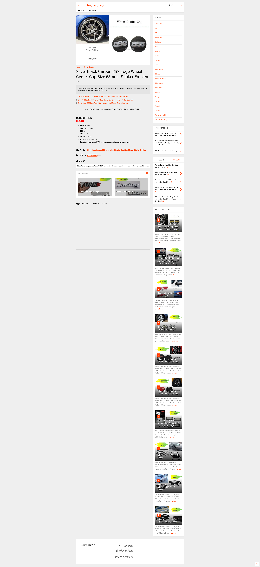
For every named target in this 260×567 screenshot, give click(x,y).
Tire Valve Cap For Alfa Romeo (128, 546)
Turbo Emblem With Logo (89, 192)
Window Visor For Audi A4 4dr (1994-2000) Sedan (167, 487)
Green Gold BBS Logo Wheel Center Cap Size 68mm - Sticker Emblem (103, 97)
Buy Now (93, 10)
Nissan (157, 92)
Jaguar (157, 60)
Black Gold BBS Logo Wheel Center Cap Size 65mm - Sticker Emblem (168, 227)
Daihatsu (158, 42)
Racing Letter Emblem (124, 192)
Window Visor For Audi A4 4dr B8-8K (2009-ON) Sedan (168, 455)
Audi (156, 28)
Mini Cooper (159, 83)
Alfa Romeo (159, 24)
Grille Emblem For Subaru (119, 550)
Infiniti (157, 56)
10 (159, 515)
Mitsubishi (158, 88)
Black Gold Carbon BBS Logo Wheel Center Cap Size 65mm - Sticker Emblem (105, 100)
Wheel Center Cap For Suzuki (128, 557)
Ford (156, 47)
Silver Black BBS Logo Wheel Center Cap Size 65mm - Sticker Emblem (103, 103)
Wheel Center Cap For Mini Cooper (129, 551)
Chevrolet (158, 37)
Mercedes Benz (160, 78)
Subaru (157, 101)
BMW (157, 33)
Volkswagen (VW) (161, 120)
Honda (157, 51)
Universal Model (89, 67)
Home (82, 10)
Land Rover (159, 69)
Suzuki (157, 106)
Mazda (157, 74)
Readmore (160, 243)
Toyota (157, 110)
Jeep (157, 65)
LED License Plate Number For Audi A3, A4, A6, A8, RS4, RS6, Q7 (168, 423)
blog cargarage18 (97, 5)
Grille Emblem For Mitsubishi (119, 557)
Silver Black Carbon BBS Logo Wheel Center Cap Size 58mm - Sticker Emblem (116, 150)
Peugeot (158, 97)
